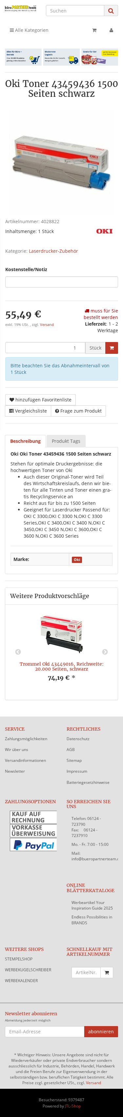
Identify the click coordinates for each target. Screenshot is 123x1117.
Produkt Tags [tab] (66, 441)
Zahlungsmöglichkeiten (26, 738)
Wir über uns (16, 749)
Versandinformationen (25, 760)
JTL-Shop (73, 1106)
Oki (77, 559)
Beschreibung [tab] (25, 441)
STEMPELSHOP (18, 959)
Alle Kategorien (31, 30)
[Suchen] (111, 11)
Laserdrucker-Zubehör (53, 251)
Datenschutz (78, 738)
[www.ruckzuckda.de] (20, 8)
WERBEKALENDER (21, 980)
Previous (18, 652)
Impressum (77, 771)
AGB (71, 749)
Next (105, 652)
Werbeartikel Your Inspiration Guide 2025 (92, 905)
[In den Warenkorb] (111, 348)
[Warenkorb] (94, 30)
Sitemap (74, 760)
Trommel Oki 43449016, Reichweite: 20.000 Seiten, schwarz (62, 666)
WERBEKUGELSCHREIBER (28, 970)
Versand (47, 324)
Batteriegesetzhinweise (88, 782)
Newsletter (15, 771)
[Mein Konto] (111, 30)
